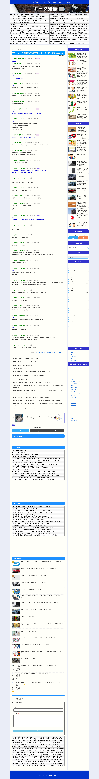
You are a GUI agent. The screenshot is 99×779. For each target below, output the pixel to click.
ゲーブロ (72, 354)
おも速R (72, 352)
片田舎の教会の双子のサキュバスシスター (23, 514)
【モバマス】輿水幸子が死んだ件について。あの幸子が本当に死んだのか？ (32, 506)
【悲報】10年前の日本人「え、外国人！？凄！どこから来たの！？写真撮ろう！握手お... (25, 739)
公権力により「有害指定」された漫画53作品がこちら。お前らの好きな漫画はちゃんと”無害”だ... (69, 33)
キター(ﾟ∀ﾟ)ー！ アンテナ (76, 393)
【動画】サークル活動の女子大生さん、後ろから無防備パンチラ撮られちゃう (51, 750)
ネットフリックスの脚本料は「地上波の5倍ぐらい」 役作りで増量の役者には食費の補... (25, 765)
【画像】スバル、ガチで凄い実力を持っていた (25, 756)
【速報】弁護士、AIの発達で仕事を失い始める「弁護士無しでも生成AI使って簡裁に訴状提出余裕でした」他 (37, 404)
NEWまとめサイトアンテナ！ (75, 381)
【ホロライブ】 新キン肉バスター (21, 469)
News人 (72, 379)
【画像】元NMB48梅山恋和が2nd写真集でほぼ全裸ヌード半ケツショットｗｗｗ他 (69, 39)
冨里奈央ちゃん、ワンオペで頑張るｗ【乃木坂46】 (24, 43)
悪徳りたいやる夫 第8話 (18, 452)
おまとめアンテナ (74, 387)
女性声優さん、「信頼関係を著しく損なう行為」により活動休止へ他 (68, 26)
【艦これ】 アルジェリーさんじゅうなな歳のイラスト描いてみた (28, 20)
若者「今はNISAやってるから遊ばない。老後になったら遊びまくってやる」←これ (25, 740)
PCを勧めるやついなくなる (19, 368)
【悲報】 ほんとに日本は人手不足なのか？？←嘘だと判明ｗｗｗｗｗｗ (31, 529)
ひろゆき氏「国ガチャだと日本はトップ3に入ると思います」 (27, 358)
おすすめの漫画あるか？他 (57, 41)
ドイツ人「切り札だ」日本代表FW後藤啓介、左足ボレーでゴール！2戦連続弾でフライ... (36, 471)
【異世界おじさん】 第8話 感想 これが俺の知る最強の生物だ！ (29, 462)
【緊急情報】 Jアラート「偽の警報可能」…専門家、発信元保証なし (31, 533)
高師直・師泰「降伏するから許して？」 (23, 744)
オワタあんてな (73, 389)
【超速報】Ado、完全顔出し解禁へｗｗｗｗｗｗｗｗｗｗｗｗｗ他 (67, 43)
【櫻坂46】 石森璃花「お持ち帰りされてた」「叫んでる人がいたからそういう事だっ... (36, 460)
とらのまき (72, 358)
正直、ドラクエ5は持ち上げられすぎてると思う (25, 508)
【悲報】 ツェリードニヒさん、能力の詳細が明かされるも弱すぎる (30, 523)
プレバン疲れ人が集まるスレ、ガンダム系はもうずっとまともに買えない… (30, 26)
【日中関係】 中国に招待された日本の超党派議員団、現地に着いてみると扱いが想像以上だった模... (30, 39)
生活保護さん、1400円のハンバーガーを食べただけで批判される (25, 758)
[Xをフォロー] (73, 237)
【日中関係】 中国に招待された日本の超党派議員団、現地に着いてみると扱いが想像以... (37, 535)
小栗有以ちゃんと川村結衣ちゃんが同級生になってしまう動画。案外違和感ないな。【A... (37, 458)
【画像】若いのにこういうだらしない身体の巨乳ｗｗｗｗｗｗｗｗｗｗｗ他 (31, 394)
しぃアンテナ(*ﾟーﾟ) (74, 395)
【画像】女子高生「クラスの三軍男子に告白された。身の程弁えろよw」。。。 (51, 756)
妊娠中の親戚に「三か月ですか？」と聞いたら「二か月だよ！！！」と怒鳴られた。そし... (51, 761)
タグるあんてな (73, 397)
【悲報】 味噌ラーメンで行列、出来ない (23, 365)
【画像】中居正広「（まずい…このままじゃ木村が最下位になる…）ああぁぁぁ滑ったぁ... (25, 752)
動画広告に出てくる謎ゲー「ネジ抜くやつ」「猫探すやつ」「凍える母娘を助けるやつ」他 (69, 15)
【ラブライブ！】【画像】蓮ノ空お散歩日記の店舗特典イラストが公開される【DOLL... (25, 763)
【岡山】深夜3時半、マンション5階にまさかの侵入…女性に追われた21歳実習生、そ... (51, 746)
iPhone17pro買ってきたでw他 (20, 379)
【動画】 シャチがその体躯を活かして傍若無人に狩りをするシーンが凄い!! (33, 479)
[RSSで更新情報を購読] (83, 237)
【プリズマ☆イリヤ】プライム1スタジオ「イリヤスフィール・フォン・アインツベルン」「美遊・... (69, 20)
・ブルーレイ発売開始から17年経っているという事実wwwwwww (50, 352)
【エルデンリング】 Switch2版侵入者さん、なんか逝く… (26, 35)
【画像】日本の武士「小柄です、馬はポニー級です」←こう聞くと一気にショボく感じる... (51, 754)
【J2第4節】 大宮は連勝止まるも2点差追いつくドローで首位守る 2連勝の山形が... (35, 473)
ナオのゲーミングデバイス (75, 360)
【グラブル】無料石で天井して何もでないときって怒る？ (25, 761)
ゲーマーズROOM (73, 356)
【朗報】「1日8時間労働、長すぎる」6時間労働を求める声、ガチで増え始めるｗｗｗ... (51, 748)
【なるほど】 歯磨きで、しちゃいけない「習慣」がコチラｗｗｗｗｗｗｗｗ (33, 531)
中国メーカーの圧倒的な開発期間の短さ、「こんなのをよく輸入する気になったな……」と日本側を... (69, 37)
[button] (38, 430)
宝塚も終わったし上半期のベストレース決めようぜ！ (24, 15)
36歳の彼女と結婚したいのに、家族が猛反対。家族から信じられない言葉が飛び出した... (25, 742)
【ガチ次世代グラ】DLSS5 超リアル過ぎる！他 (62, 22)
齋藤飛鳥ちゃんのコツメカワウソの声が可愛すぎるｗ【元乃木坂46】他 (69, 30)
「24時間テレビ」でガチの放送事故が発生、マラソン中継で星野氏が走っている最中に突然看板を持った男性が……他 (38, 386)
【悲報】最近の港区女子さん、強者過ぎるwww (50, 765)
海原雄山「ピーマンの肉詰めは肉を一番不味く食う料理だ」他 (67, 32)
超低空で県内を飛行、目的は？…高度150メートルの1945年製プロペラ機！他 (31, 382)
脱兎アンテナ (73, 418)
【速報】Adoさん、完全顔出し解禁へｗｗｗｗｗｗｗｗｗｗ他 (66, 18)
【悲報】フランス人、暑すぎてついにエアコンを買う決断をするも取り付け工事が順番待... (51, 742)
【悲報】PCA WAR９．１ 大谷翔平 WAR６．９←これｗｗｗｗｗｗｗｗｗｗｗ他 (31, 397)
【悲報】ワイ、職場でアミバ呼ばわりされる (24, 750)
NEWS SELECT (73, 377)
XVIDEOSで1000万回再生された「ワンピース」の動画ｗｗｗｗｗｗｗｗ (31, 477)
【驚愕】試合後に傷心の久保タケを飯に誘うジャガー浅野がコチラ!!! (25, 748)
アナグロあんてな (74, 383)
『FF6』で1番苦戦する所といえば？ (21, 759)
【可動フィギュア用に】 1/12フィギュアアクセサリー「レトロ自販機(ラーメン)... (35, 464)
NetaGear (72, 373)
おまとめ (72, 385)
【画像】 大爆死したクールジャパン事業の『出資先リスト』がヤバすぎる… (33, 527)
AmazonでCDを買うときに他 (57, 16)
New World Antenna (74, 375)
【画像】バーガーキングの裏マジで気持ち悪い (51, 763)
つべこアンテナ (73, 399)
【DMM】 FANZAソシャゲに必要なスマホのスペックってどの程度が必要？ (32, 510)
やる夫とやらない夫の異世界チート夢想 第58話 (25, 454)
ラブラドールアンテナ (74, 414)
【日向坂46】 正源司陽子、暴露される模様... (25, 456)
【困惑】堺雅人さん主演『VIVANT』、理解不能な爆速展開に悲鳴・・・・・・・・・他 (34, 375)
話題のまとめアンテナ (74, 420)
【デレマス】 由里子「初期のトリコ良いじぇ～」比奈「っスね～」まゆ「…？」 (30, 18)
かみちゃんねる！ (74, 391)
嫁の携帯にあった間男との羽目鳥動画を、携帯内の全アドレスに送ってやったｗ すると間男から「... (30, 37)
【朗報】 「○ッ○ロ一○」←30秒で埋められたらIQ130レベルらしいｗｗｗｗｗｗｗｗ (30, 30)
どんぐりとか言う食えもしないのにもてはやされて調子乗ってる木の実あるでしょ (33, 371)
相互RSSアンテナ (73, 416)
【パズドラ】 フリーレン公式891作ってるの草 (22, 22)
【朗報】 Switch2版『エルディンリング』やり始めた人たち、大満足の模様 (32, 512)
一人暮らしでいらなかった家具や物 (48, 744)
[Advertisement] (38, 490)
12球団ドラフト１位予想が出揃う (19, 24)
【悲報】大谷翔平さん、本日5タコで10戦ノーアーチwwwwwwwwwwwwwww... (25, 737)
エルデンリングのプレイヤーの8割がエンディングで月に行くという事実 (29, 33)
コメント (16, 713)
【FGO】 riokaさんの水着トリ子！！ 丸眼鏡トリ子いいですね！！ (28, 16)
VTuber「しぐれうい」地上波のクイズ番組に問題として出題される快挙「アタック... (35, 468)
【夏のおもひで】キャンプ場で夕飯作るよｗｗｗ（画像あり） (51, 758)
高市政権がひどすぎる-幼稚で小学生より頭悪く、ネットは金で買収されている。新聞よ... (51, 752)
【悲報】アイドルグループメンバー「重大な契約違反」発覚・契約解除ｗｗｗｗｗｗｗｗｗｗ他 (36, 409)
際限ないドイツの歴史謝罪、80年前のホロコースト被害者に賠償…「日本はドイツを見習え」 (30, 32)
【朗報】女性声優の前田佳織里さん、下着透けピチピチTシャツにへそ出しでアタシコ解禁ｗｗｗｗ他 (37, 390)
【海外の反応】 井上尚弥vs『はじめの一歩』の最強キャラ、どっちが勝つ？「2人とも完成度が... (30, 28)
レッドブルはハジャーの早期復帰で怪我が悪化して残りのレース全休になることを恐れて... (37, 475)
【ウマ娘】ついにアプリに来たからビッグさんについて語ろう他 (67, 35)
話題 (14, 424)
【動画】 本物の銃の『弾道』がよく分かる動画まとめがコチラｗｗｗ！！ (30, 41)
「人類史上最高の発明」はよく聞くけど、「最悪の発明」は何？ (29, 525)
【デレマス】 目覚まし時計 (19, 450)
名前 (14, 707)
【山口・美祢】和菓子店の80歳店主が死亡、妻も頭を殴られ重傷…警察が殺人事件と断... (51, 759)
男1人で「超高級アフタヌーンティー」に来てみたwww (25, 746)
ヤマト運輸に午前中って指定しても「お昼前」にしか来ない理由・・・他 (69, 24)
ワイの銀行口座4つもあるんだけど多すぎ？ (24, 754)
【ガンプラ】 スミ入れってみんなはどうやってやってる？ (28, 466)
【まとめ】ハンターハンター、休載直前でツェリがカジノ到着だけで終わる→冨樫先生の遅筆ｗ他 (36, 400)
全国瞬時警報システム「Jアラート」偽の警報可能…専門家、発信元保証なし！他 (69, 28)
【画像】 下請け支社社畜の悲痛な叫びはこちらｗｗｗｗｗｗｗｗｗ (29, 361)
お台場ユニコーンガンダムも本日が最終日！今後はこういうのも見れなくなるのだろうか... (37, 521)
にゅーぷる (72, 401)
